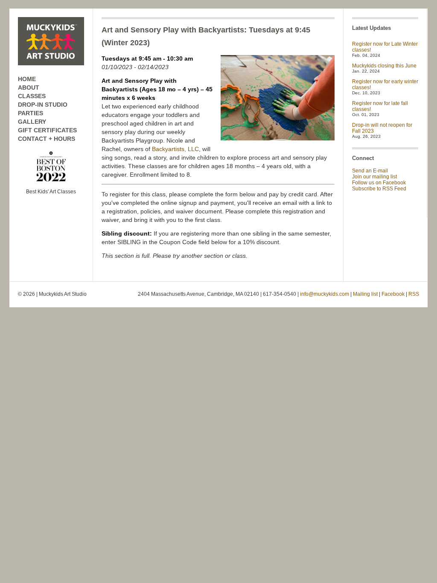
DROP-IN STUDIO (42, 104)
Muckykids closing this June (384, 66)
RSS (413, 294)
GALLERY (32, 121)
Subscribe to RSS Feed (379, 189)
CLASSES (32, 96)
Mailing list (365, 294)
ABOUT (28, 87)
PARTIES (30, 113)
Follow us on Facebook (379, 183)
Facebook (393, 294)
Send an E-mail (370, 171)
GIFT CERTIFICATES (47, 130)
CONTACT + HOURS (46, 138)
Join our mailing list (374, 177)
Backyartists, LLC (175, 149)
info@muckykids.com (324, 294)
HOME (27, 79)
